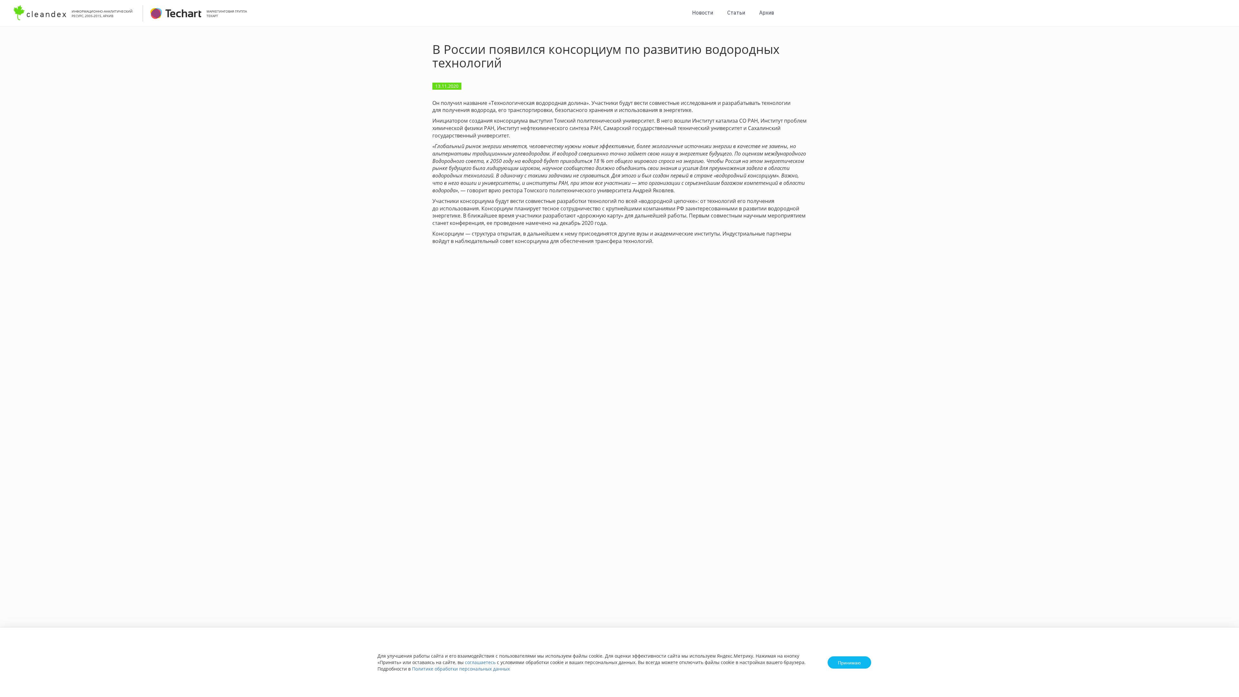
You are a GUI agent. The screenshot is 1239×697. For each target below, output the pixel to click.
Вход (1224, 17)
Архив (766, 12)
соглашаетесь (480, 662)
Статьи (736, 12)
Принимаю (849, 662)
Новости (702, 12)
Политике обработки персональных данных (461, 669)
